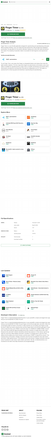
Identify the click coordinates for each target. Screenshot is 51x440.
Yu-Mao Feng (22, 315)
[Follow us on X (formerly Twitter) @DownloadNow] (5, 430)
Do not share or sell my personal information (41, 420)
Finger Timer (14, 27)
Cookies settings (40, 423)
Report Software (26, 245)
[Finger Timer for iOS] (2, 28)
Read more (48, 43)
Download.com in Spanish (24, 419)
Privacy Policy (39, 413)
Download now (14, 34)
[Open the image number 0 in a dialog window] (10, 86)
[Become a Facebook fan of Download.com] (2, 430)
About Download (22, 413)
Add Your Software (22, 415)
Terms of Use (39, 415)
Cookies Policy (39, 417)
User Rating (17, 30)
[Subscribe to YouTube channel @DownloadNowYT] (7, 430)
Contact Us (21, 417)
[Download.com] (4, 2)
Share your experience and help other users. (22, 37)
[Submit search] (10, 2)
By (8, 30)
